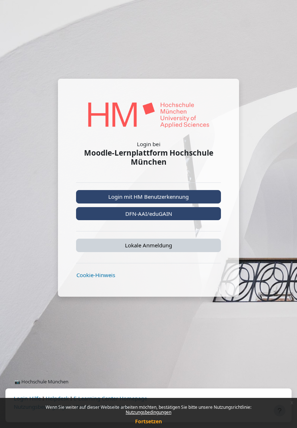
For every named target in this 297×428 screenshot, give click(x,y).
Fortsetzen (148, 421)
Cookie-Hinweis (95, 275)
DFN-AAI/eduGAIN (148, 213)
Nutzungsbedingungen (148, 412)
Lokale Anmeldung (148, 245)
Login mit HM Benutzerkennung (148, 196)
